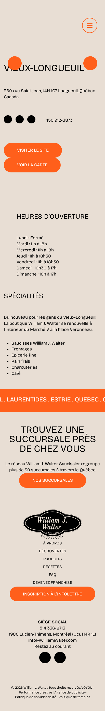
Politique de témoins (74, 697)
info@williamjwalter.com (52, 640)
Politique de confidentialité (35, 697)
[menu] (89, 25)
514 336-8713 (52, 628)
